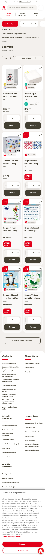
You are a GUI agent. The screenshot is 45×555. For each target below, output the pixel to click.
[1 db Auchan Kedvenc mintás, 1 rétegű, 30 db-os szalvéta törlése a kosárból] (5, 185)
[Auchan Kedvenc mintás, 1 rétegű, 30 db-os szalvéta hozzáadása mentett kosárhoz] (19, 134)
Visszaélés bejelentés (9, 452)
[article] (12, 98)
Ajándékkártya (30, 427)
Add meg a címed (24, 2)
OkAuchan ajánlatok (29, 24)
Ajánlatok (28, 372)
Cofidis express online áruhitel (9, 390)
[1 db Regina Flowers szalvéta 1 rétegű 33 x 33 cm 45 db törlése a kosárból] (5, 253)
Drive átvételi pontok (9, 385)
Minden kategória (10, 24)
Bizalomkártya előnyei (32, 363)
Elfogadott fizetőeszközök (10, 482)
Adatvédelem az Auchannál (7, 434)
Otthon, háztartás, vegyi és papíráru (14, 34)
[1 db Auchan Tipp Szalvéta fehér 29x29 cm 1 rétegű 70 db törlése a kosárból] (27, 118)
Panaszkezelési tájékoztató (10, 487)
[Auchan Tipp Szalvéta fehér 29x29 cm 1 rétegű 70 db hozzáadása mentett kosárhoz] (40, 67)
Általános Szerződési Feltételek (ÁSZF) (9, 395)
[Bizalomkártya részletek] (26, 104)
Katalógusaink (6, 474)
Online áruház (13, 30)
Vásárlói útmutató (8, 478)
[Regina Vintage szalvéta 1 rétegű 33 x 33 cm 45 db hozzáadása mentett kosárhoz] (40, 269)
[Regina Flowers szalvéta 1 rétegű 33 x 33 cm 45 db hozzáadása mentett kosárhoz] (19, 202)
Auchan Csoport (7, 430)
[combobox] (22, 7)
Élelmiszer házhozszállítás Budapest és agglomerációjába (10, 369)
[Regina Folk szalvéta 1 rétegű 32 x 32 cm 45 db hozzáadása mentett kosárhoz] (40, 202)
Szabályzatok (29, 367)
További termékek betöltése (21, 341)
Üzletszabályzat (7, 457)
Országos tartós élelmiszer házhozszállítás (10, 380)
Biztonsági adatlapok (32, 450)
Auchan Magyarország (9, 425)
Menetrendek (29, 436)
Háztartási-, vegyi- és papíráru (12, 37)
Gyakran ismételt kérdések (33, 423)
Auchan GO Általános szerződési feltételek (32, 445)
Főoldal (4, 30)
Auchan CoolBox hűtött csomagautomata (9, 375)
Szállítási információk (9, 363)
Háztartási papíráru (31, 37)
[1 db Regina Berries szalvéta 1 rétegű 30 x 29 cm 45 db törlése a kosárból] (27, 185)
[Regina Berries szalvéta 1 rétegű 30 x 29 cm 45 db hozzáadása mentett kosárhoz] (40, 134)
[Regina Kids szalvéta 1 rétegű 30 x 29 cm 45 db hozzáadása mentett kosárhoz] (19, 269)
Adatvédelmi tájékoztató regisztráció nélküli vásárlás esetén (10, 402)
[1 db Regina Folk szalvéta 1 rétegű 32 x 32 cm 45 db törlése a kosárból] (27, 253)
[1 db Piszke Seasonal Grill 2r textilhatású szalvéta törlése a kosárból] (5, 118)
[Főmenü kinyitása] (40, 7)
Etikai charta (6, 448)
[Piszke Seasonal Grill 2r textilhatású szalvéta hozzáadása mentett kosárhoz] (19, 67)
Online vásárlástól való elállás (9, 408)
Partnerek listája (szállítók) (12, 537)
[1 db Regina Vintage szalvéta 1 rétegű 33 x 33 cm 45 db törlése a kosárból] (27, 320)
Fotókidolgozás (30, 440)
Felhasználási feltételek (32, 432)
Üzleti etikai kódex (8, 439)
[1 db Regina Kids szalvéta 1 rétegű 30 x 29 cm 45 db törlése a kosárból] (5, 320)
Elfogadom (22, 544)
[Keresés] (10, 8)
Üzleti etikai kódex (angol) (10, 444)
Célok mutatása (22, 550)
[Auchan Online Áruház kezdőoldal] (4, 8)
